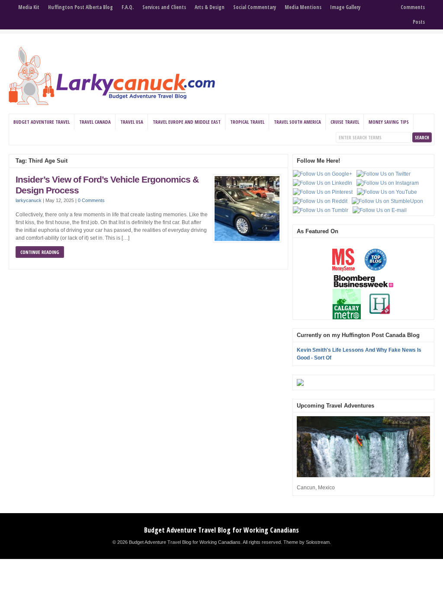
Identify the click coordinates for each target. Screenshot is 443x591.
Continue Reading (39, 252)
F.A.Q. (128, 7)
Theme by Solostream (306, 542)
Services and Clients (164, 7)
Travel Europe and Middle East (187, 122)
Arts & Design (210, 7)
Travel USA (131, 122)
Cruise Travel (345, 122)
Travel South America (297, 122)
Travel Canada (95, 122)
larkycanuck (29, 200)
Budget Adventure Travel (41, 122)
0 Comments (91, 200)
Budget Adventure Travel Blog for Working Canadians (221, 530)
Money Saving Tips (389, 122)
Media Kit (28, 7)
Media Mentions (303, 7)
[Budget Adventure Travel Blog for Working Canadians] (112, 103)
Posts (419, 22)
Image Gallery (345, 7)
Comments (413, 7)
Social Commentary (254, 7)
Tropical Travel (247, 122)
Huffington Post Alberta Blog (80, 7)
